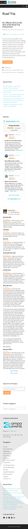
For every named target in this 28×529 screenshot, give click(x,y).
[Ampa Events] (11, 2)
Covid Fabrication (8, 465)
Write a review (14, 373)
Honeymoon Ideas (10, 70)
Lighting (6, 458)
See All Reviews (14, 370)
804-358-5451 (12, 431)
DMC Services (7, 453)
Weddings (7, 67)
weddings (20, 72)
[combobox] (14, 408)
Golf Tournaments (9, 460)
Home (5, 447)
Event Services (7, 449)
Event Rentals (7, 474)
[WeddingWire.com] (13, 199)
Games (5, 469)
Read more (7, 62)
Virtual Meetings (8, 467)
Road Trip (20, 70)
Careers (5, 476)
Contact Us (6, 478)
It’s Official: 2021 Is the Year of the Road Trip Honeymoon (12, 24)
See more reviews (14, 195)
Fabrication (6, 462)
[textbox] (14, 409)
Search (7, 392)
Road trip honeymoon (9, 72)
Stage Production (9, 472)
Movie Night (7, 456)
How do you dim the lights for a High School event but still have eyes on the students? (13, 100)
